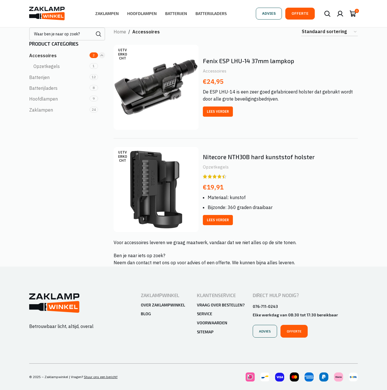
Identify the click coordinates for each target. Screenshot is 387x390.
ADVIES (269, 13)
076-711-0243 (265, 306)
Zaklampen (41, 110)
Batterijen (39, 77)
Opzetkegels (46, 66)
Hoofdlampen (43, 99)
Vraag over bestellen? (221, 304)
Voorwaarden (212, 322)
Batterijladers (43, 88)
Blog (146, 313)
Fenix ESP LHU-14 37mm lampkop (248, 60)
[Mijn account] (340, 13)
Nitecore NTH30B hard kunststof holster (259, 156)
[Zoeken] (327, 13)
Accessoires (43, 55)
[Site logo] (47, 13)
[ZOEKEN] (98, 34)
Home (120, 32)
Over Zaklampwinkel (163, 304)
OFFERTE (300, 13)
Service (204, 313)
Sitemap (205, 331)
